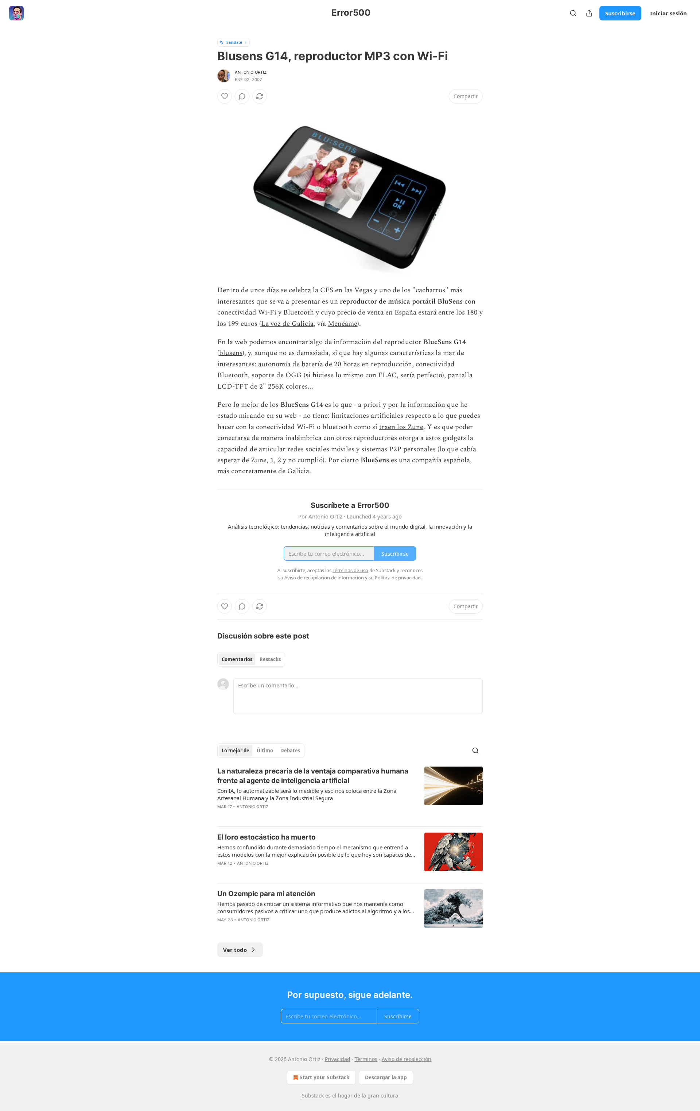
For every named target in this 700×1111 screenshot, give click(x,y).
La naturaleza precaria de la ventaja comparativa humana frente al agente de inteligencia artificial (312, 776)
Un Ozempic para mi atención (266, 894)
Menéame (342, 324)
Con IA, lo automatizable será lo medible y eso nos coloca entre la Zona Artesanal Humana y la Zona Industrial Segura (306, 794)
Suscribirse (620, 13)
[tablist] (251, 659)
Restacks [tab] (270, 659)
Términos (366, 1059)
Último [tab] (265, 750)
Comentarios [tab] (237, 659)
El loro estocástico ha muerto (266, 837)
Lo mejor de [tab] (235, 750)
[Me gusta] (224, 96)
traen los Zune (401, 427)
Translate (233, 42)
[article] (350, 793)
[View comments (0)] (242, 96)
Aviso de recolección (406, 1059)
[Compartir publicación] (589, 13)
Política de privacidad (398, 577)
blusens (230, 353)
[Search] (573, 13)
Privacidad (337, 1059)
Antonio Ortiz (251, 72)
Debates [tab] (290, 750)
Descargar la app (386, 1077)
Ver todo (235, 949)
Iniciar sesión (668, 13)
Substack (313, 1095)
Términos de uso (350, 570)
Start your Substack (325, 1077)
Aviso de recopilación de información (324, 577)
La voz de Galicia (287, 324)
